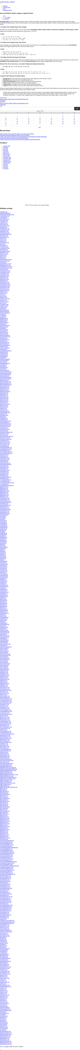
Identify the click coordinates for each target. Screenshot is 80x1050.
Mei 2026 (5, 150)
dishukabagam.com (5, 1039)
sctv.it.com (2, 294)
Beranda (5, 6)
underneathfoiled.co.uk (5, 722)
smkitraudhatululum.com (6, 766)
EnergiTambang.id (4, 964)
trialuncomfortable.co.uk (6, 698)
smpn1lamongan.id (4, 659)
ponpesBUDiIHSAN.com (6, 868)
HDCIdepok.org (4, 805)
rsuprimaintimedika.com (6, 447)
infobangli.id (3, 324)
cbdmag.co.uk (3, 993)
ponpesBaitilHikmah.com (6, 850)
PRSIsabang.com (4, 816)
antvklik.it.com (3, 245)
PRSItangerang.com (5, 820)
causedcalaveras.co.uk (5, 966)
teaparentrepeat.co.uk (5, 736)
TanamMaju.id (3, 951)
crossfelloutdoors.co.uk (5, 732)
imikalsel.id (3, 554)
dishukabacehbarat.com (6, 1032)
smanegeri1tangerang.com (6, 436)
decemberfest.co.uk (5, 985)
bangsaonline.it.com (5, 251)
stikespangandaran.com (5, 384)
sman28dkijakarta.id (5, 363)
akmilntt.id (2, 531)
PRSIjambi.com (4, 827)
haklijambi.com (4, 682)
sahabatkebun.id (4, 957)
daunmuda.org (3, 1025)
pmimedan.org (3, 623)
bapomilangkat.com (5, 889)
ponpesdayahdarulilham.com (7, 870)
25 (17, 123)
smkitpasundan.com (5, 756)
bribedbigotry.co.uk (5, 968)
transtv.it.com (3, 296)
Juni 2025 (5, 165)
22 (62, 121)
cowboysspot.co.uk (5, 712)
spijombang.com (4, 415)
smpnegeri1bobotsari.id (5, 646)
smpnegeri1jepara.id (5, 653)
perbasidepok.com (4, 512)
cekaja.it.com (3, 262)
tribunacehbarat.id (4, 310)
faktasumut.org (3, 611)
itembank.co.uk (4, 990)
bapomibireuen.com (5, 879)
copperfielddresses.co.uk (6, 711)
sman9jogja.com (4, 430)
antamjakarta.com (4, 472)
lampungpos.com (4, 231)
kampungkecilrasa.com (5, 1010)
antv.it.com (2, 244)
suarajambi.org (3, 566)
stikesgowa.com (4, 405)
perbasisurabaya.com (5, 500)
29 (62, 123)
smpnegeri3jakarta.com (5, 930)
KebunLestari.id (4, 943)
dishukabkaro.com (4, 1038)
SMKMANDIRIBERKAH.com (8, 770)
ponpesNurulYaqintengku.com (7, 874)
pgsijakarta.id (3, 520)
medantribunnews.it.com (6, 266)
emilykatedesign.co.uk (5, 731)
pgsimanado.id (3, 526)
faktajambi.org (3, 600)
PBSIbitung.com (4, 496)
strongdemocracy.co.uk (5, 690)
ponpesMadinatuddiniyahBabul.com (9, 847)
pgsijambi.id (3, 517)
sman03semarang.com (5, 420)
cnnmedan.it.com (4, 304)
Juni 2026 (5, 148)
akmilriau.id (3, 530)
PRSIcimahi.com (4, 833)
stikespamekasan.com (5, 381)
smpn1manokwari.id (5, 663)
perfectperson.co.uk (5, 687)
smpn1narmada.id (4, 665)
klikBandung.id (4, 319)
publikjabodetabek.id (5, 213)
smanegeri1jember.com (5, 439)
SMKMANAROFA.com (6, 773)
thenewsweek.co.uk (5, 717)
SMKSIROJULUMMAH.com (7, 778)
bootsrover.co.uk (4, 705)
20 (40, 121)
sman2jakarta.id (4, 356)
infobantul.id (3, 328)
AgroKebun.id (3, 952)
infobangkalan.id (4, 322)
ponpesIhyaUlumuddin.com (7, 840)
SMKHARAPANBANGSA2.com (8, 787)
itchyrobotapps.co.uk (5, 973)
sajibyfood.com (4, 1002)
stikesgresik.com (4, 406)
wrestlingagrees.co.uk (5, 721)
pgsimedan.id (3, 522)
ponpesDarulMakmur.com (6, 872)
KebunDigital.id (4, 950)
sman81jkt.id (3, 366)
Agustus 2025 (6, 162)
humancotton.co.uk (4, 740)
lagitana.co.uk (3, 987)
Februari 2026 (6, 154)
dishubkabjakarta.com (5, 1031)
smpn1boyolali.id (4, 648)
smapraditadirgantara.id (5, 350)
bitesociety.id (3, 1018)
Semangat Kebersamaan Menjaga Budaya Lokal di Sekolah (14, 135)
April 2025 (6, 168)
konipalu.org (3, 588)
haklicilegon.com (4, 676)
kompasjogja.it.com (5, 283)
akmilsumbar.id (4, 527)
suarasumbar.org (4, 575)
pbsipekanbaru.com (5, 498)
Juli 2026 (5, 147)
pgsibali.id (2, 519)
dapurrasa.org (3, 1000)
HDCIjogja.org (4, 795)
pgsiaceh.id (3, 516)
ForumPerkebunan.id (5, 958)
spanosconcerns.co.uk (5, 724)
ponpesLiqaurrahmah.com (6, 856)
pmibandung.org (4, 627)
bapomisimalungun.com (6, 893)
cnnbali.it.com (3, 307)
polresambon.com (4, 467)
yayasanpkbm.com (4, 481)
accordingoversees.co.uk (6, 701)
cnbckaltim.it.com (4, 273)
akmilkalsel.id (3, 534)
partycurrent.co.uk (4, 693)
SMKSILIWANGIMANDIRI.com (8, 769)
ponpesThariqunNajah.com (6, 858)
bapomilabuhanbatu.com (6, 888)
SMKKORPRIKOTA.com (6, 776)
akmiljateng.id (3, 541)
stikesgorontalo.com (5, 404)
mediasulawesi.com (5, 232)
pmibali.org (3, 614)
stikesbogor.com (4, 395)
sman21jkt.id (3, 369)
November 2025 (7, 158)
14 (51, 119)
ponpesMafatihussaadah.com (7, 853)
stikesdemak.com (4, 401)
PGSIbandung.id (4, 515)
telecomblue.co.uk (4, 725)
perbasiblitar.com (4, 503)
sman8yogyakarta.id (5, 359)
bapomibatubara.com (5, 886)
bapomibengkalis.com (5, 909)
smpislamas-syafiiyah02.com (7, 920)
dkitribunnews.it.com (5, 265)
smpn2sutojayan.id (4, 637)
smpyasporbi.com (4, 934)
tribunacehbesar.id (4, 311)
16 (74, 119)
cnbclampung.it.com (5, 272)
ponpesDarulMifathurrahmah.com (8, 861)
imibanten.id (3, 548)
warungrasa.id (3, 1004)
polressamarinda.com (5, 463)
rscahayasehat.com (4, 444)
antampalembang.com (5, 477)
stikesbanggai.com (4, 388)
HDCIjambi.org (4, 799)
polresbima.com (4, 468)
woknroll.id (3, 1014)
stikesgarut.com (4, 402)
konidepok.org (3, 590)
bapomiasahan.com (4, 885)
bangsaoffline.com (4, 218)
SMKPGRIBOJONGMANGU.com (9, 774)
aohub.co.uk (3, 983)
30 (74, 123)
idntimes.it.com (4, 291)
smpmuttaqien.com (4, 924)
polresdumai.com (4, 471)
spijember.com (3, 413)
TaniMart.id (3, 944)
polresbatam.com (4, 465)
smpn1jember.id (4, 652)
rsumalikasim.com (4, 446)
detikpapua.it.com (4, 279)
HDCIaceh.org (3, 788)
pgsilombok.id (3, 523)
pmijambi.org (3, 616)
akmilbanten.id (3, 537)
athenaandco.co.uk (4, 995)
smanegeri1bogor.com (5, 425)
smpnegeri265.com (4, 929)
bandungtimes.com (4, 228)
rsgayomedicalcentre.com (6, 453)
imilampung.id (3, 561)
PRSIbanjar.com (4, 839)
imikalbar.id (3, 552)
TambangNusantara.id (5, 961)
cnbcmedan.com (4, 220)
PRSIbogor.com (4, 832)
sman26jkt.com (4, 419)
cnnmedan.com (4, 221)
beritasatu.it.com (4, 253)
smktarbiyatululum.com (6, 759)
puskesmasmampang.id (5, 371)
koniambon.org (4, 589)
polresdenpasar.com (5, 458)
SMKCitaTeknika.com (5, 781)
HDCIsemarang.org (5, 811)
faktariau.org (3, 607)
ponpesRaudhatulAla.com (6, 854)
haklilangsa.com (4, 672)
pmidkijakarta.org (4, 613)
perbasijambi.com (4, 506)
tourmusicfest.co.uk (5, 689)
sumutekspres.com (4, 230)
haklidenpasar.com (4, 675)
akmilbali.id (3, 536)
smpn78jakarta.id (4, 639)
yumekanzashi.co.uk (5, 728)
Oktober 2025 (6, 160)
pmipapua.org (3, 620)
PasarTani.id (3, 947)
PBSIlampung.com (4, 491)
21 (51, 121)
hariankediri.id (3, 341)
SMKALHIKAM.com (5, 784)
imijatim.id (2, 544)
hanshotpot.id (3, 1017)
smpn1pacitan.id (4, 666)
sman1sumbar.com (4, 422)
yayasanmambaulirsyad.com (7, 482)
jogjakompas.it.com (5, 261)
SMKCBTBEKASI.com (6, 771)
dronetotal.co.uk (4, 691)
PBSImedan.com (4, 489)
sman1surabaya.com (5, 426)
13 (40, 119)
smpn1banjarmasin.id (5, 644)
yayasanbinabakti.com (5, 749)
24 (5, 123)
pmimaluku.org (4, 618)
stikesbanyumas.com (5, 391)
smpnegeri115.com (4, 926)
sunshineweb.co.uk (4, 982)
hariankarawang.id (4, 339)
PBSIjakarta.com (4, 486)
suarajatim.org (3, 569)
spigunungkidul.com (5, 412)
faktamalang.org (4, 596)
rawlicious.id (3, 1030)
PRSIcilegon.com (4, 819)
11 (17, 119)
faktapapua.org (3, 609)
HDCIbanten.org (4, 792)
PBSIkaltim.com (4, 492)
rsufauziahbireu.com (5, 450)
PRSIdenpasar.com (4, 818)
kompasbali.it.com (4, 282)
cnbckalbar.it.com (4, 276)
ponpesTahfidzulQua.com (6, 864)
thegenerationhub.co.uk (6, 738)
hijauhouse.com (4, 1027)
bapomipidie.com (4, 882)
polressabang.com (4, 457)
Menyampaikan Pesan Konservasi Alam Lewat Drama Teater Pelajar (17, 133)
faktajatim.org (3, 604)
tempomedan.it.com (5, 287)
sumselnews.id (3, 211)
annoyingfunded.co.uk (5, 703)
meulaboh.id (3, 308)
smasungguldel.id (4, 360)
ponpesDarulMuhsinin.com (6, 844)
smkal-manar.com (4, 753)
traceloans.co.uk (4, 715)
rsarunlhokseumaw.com (6, 449)
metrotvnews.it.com (5, 298)
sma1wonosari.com (5, 443)
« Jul (39, 127)
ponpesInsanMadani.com (6, 849)
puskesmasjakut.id (4, 370)
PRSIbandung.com (4, 829)
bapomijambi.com (4, 916)
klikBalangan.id (4, 318)
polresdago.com (4, 456)
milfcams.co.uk (4, 976)
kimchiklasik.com (4, 1013)
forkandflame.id (4, 1023)
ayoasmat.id (3, 317)
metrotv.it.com (3, 293)
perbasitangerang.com (5, 509)
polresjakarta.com (4, 454)
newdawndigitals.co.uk (5, 742)
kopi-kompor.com (4, 1003)
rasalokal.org (3, 999)
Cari (1, 106)
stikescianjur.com (4, 398)
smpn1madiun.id (4, 662)
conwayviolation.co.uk (5, 710)
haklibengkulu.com (4, 679)
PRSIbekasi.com (4, 830)
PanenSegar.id (3, 945)
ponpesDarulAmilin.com (6, 871)
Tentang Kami (6, 7)
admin (8, 17)
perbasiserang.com (4, 508)
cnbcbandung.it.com (5, 270)
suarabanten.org (4, 564)
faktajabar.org (3, 602)
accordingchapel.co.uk (5, 700)
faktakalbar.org (3, 606)
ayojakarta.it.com (4, 246)
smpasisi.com (3, 919)
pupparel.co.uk (3, 996)
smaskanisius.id (4, 355)
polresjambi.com (4, 461)
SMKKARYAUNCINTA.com (7, 783)
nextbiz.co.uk (3, 980)
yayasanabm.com (4, 484)
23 (74, 121)
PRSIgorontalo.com (5, 826)
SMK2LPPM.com (4, 785)
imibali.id (2, 550)
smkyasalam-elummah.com (6, 760)
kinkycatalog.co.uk (4, 746)
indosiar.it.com (3, 297)
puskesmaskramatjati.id (5, 377)
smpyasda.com (3, 933)
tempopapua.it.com (4, 290)
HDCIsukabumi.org (5, 806)
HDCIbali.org (3, 790)
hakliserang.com (4, 677)
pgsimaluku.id (3, 524)
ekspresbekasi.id (4, 329)
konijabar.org (3, 582)
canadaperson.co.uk (5, 708)
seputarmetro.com (4, 237)
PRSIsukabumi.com (5, 837)
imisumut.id (3, 558)
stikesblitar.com (4, 394)
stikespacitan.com (4, 380)
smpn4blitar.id (3, 638)
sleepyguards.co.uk (4, 696)
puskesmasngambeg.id (5, 378)
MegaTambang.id (4, 965)
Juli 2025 (5, 164)
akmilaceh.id (3, 538)
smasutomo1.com (4, 433)
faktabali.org (3, 597)
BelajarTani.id (3, 940)
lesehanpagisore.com (5, 1009)
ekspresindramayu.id (5, 336)
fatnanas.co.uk (3, 729)
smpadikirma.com (4, 917)
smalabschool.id (4, 353)
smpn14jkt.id (3, 634)
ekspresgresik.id (4, 333)
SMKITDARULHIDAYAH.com (8, 777)
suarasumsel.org (4, 576)
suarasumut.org (4, 573)
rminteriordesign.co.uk (5, 986)
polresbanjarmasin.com (5, 464)
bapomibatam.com (4, 913)
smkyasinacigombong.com (6, 763)
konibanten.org (3, 580)
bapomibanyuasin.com (5, 902)
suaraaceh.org (3, 562)
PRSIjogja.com (4, 825)
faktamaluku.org (4, 610)
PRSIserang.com (4, 822)
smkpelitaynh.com (4, 762)
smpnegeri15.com (4, 927)
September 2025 (7, 161)
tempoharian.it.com (4, 286)
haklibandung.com (4, 683)
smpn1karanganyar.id (5, 655)
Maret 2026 (6, 153)
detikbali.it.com (4, 280)
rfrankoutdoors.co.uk (5, 735)
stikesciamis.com (4, 399)
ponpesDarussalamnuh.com (7, 867)
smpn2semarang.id (4, 631)
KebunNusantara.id (5, 948)
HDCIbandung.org (4, 801)
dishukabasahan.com (5, 1037)
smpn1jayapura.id (4, 651)
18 (17, 121)
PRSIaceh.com (3, 815)
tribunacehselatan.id (5, 312)
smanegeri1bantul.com (5, 423)
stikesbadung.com (4, 387)
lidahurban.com (4, 997)
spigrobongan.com (4, 411)
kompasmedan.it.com (5, 284)
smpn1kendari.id (4, 656)
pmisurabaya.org (4, 630)
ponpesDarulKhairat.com (6, 843)
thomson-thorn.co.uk (5, 719)
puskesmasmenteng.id (5, 374)
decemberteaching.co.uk (6, 714)
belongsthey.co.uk (4, 704)
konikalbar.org (3, 593)
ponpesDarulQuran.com (6, 860)
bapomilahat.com (4, 903)
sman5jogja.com (4, 435)
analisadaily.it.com (4, 242)
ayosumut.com (3, 217)
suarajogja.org (3, 565)
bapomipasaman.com (5, 898)
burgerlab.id (3, 1020)
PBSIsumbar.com (4, 493)
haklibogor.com (4, 686)
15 (62, 119)
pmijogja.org (3, 625)
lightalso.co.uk (3, 694)
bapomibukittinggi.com (5, 900)
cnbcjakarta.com (4, 224)
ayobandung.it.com (4, 248)
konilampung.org (4, 586)
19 (28, 121)
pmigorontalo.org (4, 617)
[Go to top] (0, 1049)
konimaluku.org (4, 585)
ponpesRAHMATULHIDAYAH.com (9, 865)
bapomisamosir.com (5, 892)
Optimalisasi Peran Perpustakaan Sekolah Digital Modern (14, 138)
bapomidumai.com (4, 912)
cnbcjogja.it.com (4, 269)
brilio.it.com (3, 258)
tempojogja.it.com (4, 289)
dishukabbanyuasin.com (6, 1044)
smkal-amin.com (4, 752)
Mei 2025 (5, 167)
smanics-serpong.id (4, 348)
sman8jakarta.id (4, 352)
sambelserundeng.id (5, 1007)
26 (28, 123)
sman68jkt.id (3, 357)
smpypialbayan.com (5, 936)
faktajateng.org (3, 603)
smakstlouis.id (3, 349)
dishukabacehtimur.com (6, 1034)
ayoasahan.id (3, 315)
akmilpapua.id (3, 529)
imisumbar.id (3, 557)
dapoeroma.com (4, 1006)
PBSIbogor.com (4, 488)
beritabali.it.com (4, 249)
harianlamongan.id (4, 342)
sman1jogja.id (3, 362)
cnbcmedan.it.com (4, 275)
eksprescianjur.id (4, 332)
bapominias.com (4, 891)
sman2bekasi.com (4, 440)
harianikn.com (3, 227)
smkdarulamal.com (4, 755)
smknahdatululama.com (6, 764)
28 (51, 123)
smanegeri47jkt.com (5, 442)
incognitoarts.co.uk (4, 972)
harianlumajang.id (4, 343)
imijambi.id (3, 551)
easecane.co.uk (3, 969)
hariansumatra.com (4, 225)
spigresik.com (3, 408)
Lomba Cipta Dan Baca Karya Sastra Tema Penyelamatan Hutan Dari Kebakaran (20, 139)
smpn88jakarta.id (4, 641)
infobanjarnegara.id (5, 325)
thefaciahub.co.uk (4, 747)
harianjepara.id (3, 338)
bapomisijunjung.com (5, 899)
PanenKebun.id (4, 959)
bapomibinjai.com (4, 895)
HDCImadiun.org (4, 813)
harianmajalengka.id (5, 345)
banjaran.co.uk (3, 992)
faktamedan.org (4, 595)
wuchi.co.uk (3, 989)
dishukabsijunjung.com (5, 1041)
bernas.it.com (3, 255)
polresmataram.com (5, 470)
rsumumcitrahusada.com (6, 451)
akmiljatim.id (3, 543)
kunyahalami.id (4, 1028)
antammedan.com (4, 478)
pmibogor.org (3, 628)
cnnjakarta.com (4, 223)
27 (40, 123)
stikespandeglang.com (5, 383)
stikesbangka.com (4, 390)
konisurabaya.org (4, 592)
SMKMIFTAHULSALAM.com (8, 767)
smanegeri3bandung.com (6, 432)
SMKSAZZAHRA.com (6, 780)
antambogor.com (4, 475)
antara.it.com (3, 241)
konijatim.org (3, 583)
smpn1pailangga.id (4, 669)
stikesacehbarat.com (5, 385)
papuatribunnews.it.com (6, 268)
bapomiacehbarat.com (5, 875)
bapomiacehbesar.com (5, 877)
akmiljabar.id (3, 540)
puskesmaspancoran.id (5, 373)
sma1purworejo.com (5, 437)
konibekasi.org (3, 578)
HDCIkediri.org (4, 812)
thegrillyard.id (3, 1021)
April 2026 (6, 151)
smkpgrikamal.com (4, 757)
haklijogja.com (3, 680)
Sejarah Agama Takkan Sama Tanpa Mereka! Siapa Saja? (14, 99)
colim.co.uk (3, 979)
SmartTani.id (3, 937)
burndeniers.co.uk (4, 707)
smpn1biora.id (3, 645)
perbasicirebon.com (5, 513)
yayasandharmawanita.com (6, 485)
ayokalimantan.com (5, 216)
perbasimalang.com (5, 510)
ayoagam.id (3, 314)
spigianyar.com (3, 409)
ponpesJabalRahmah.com (6, 842)
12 (28, 119)
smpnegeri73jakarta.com (6, 931)
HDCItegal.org (3, 809)
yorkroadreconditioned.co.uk (7, 733)
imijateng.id (3, 545)
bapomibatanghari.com (5, 915)
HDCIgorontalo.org (5, 798)
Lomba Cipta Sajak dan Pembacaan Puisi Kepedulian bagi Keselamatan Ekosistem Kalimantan (23, 136)
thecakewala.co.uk (4, 718)
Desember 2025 (7, 157)
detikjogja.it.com (4, 277)
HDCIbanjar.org (4, 808)
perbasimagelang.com (5, 505)
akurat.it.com (3, 239)
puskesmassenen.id (4, 376)
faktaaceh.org (3, 599)
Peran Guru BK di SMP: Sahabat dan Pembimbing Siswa (14, 103)
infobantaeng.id (4, 326)
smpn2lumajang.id (4, 635)
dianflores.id (3, 416)
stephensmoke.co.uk (5, 697)
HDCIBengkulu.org (5, 794)
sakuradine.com (4, 1016)
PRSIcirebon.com (4, 835)
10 (5, 119)
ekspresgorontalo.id (5, 335)
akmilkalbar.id (3, 533)
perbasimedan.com (4, 499)
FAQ (4, 8)
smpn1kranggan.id (4, 658)
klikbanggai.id (3, 321)
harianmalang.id (4, 346)
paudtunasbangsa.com (5, 750)
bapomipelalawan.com (5, 910)
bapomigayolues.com (5, 881)
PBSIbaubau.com (4, 495)
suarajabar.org (3, 568)
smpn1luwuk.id (4, 660)
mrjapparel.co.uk (4, 745)
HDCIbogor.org (4, 802)
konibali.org (3, 579)
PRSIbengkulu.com (5, 823)
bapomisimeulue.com (5, 884)
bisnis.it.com (3, 256)
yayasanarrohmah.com (5, 479)
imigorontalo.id (4, 547)
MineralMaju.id (4, 962)
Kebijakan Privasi (7, 10)
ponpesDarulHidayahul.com (7, 851)
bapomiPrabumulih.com (6, 907)
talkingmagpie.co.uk (5, 739)
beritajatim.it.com (4, 252)
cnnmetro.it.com (4, 305)
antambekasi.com (4, 474)
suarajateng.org (4, 571)
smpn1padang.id (4, 668)
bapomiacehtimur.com (5, 878)
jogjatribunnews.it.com (5, 263)
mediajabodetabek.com (5, 234)
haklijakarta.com (4, 670)
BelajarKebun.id (4, 955)
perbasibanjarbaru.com (5, 502)
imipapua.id (3, 555)
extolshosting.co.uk (5, 971)
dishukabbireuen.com (5, 1035)
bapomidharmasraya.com (6, 896)
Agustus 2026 (6, 146)
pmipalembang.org (4, 624)
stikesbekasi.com (4, 392)
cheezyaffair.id (3, 1024)
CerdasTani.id (3, 941)
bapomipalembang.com (5, 906)
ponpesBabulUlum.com (6, 857)
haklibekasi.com (4, 684)
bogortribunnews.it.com (6, 259)
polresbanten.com (4, 460)
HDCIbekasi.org (4, 804)
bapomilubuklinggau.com (6, 905)
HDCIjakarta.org (4, 797)
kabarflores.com (4, 235)
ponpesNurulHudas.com (6, 846)
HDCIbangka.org (4, 791)
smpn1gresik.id (4, 649)
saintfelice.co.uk (4, 743)
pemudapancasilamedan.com (7, 214)
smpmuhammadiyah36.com (7, 923)
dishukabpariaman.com (5, 1042)
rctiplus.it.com (3, 300)
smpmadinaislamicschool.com (7, 922)
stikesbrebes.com (4, 397)
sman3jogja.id (3, 364)
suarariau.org (3, 572)
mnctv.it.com (3, 303)
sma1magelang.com (5, 429)
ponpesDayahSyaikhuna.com (7, 863)
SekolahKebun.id (4, 954)
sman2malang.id (4, 367)
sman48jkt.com (4, 418)
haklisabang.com (4, 673)
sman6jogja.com (4, 428)
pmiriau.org (3, 621)
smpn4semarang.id (4, 632)
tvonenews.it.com (4, 301)
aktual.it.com (3, 238)
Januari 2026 (6, 155)
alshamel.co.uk (3, 975)
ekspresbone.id (3, 331)
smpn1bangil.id (4, 642)
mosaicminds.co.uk (4, 978)
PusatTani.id (3, 938)
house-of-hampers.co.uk (6, 726)
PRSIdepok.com (4, 836)
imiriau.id (2, 559)
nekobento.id (3, 1011)
